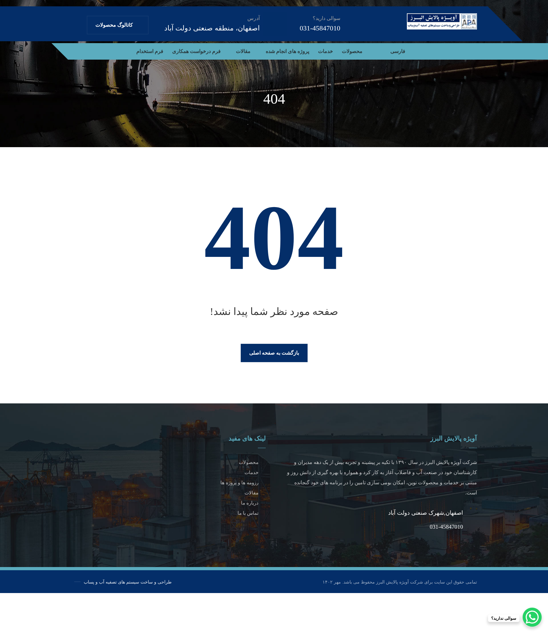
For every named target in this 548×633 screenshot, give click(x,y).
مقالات (251, 492)
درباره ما (249, 503)
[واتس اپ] (441, 50)
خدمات (251, 472)
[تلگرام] (472, 50)
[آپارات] (452, 50)
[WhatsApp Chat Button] (532, 617)
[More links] (123, 51)
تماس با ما (248, 513)
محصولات (248, 462)
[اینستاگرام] (462, 50)
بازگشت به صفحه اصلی (274, 353)
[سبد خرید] (91, 50)
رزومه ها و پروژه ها (239, 482)
